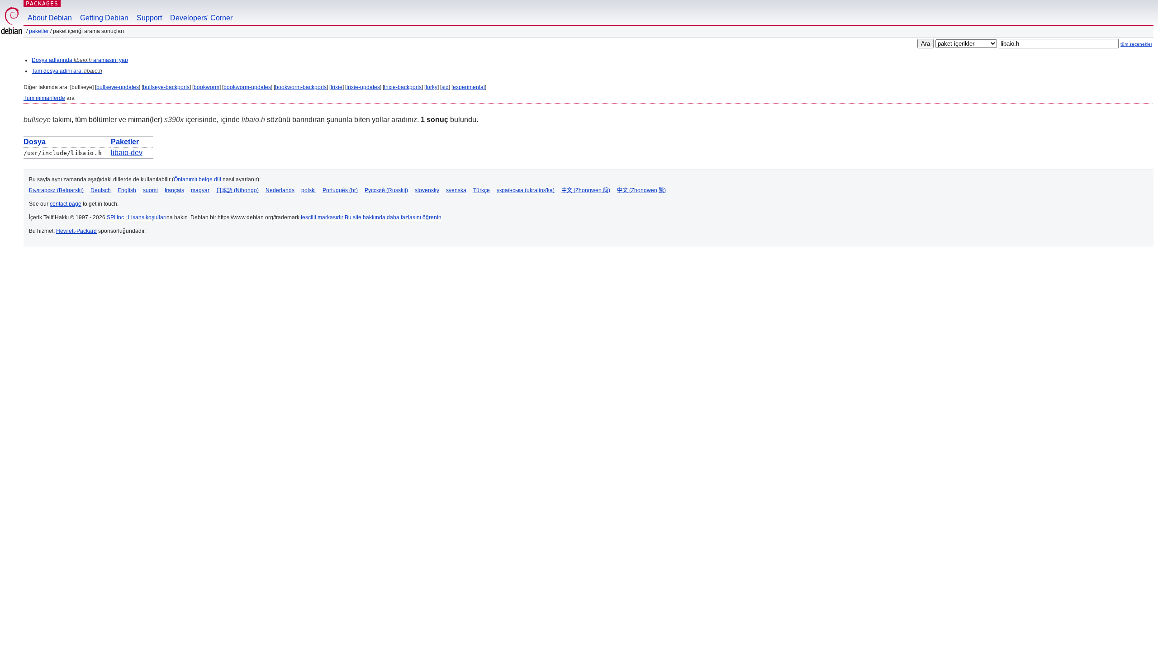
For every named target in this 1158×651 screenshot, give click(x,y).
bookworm (206, 87)
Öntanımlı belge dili (197, 179)
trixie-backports (403, 87)
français (174, 190)
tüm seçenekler (1136, 44)
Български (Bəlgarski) (56, 190)
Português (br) (340, 190)
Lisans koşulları (147, 217)
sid (445, 87)
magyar (200, 190)
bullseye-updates (117, 87)
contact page (65, 204)
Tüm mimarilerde (44, 98)
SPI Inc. (116, 217)
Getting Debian (104, 18)
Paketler (39, 31)
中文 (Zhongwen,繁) (641, 190)
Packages (42, 3)
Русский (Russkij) (386, 190)
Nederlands (280, 190)
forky (431, 87)
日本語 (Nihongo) (237, 190)
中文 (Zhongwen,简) (585, 190)
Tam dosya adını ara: (67, 71)
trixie (336, 87)
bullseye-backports (166, 87)
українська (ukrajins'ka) (526, 190)
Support (149, 18)
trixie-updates (363, 87)
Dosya (35, 142)
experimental (469, 87)
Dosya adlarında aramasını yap (80, 60)
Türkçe (481, 190)
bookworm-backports (301, 87)
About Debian (50, 18)
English (127, 190)
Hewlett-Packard (76, 231)
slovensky (427, 190)
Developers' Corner (201, 18)
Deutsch (100, 190)
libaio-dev (126, 152)
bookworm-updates (247, 87)
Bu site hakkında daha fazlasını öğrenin (393, 217)
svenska (456, 190)
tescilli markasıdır (322, 217)
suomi (150, 190)
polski (308, 190)
